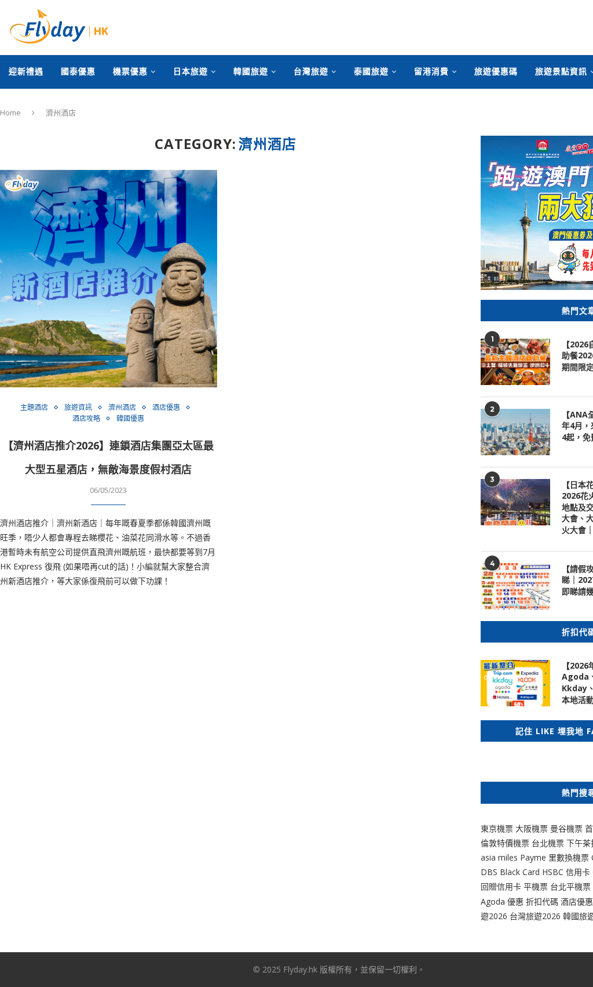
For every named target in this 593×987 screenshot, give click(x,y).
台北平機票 (571, 886)
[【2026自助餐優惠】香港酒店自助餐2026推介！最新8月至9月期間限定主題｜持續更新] (515, 362)
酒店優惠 (166, 408)
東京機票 (497, 828)
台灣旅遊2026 (535, 915)
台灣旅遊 (311, 71)
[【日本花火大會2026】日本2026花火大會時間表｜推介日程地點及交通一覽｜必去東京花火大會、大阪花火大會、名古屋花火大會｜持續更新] (515, 502)
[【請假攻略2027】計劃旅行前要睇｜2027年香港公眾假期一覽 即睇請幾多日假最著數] (515, 586)
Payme (534, 857)
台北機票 (548, 842)
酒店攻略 (86, 419)
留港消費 (431, 71)
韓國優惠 (130, 419)
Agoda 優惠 (503, 901)
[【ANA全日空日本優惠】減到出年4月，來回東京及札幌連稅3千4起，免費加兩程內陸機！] (515, 432)
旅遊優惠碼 (496, 71)
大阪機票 (531, 828)
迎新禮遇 (26, 71)
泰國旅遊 (371, 71)
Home (10, 112)
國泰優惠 (78, 71)
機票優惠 (130, 71)
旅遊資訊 (78, 408)
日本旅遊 (190, 71)
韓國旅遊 (250, 71)
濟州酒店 (122, 408)
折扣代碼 (542, 901)
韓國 (571, 915)
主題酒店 (34, 408)
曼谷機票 (566, 828)
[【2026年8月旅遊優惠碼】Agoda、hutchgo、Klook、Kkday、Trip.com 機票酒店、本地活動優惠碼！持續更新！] (515, 683)
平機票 (537, 886)
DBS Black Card (510, 871)
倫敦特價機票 (505, 842)
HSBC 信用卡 (566, 871)
